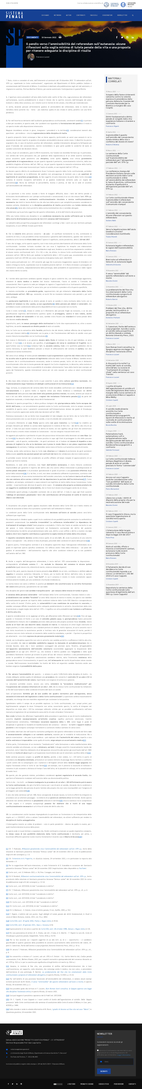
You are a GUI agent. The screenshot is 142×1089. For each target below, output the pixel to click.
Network (57, 15)
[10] (20, 343)
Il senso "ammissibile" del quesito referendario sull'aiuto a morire (120, 275)
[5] (17, 208)
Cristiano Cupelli (112, 400)
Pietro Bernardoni (112, 489)
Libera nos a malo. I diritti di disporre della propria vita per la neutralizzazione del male (120, 500)
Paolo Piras (110, 537)
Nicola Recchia (111, 425)
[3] (91, 177)
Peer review (118, 1084)
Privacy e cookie (87, 1084)
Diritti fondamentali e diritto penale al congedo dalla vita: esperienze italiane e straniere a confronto (120, 119)
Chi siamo (45, 15)
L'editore (71, 1084)
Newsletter (122, 15)
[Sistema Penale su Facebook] (8, 1084)
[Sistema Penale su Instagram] (21, 1084)
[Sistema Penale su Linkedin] (17, 1084)
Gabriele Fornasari (112, 450)
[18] (88, 541)
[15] (14, 438)
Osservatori (107, 15)
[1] (82, 120)
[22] (89, 753)
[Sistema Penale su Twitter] (12, 1084)
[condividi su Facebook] (117, 37)
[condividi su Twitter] (122, 37)
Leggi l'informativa (123, 1055)
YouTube (82, 868)
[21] (84, 740)
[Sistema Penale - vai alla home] (14, 15)
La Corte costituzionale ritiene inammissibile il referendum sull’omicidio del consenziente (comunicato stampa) (120, 200)
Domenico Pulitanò (113, 317)
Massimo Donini (111, 281)
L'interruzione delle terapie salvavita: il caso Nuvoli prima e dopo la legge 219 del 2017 (120, 532)
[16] (25, 473)
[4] (16, 183)
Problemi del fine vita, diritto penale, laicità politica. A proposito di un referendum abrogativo (119, 311)
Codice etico (104, 1084)
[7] (25, 311)
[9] (47, 336)
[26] (80, 837)
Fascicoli (94, 15)
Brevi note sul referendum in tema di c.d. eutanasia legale (119, 260)
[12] (72, 384)
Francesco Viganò (112, 126)
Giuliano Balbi (111, 220)
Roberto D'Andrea (112, 144)
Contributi (80, 15)
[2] (68, 130)
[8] (28, 333)
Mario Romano (111, 251)
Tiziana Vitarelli (111, 237)
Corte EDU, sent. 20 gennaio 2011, (29, 925)
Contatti (132, 1084)
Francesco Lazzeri (42, 57)
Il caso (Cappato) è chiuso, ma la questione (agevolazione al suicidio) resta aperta (121, 516)
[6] (54, 304)
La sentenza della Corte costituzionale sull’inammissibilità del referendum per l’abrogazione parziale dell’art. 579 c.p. (119, 157)
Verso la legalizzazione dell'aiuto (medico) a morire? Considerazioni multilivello (121, 231)
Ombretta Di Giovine (113, 265)
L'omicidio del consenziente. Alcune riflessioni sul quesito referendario (119, 215)
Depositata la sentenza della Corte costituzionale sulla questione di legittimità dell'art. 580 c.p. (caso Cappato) (120, 590)
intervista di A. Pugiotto (22, 858)
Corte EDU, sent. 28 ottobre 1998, (63, 929)
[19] (78, 616)
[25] (61, 800)
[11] (29, 346)
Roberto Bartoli (111, 299)
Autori (68, 15)
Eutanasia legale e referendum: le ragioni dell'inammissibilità (120, 246)
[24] (28, 791)
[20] (62, 636)
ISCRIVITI (103, 1071)
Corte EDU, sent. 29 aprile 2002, (30, 921)
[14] (76, 423)
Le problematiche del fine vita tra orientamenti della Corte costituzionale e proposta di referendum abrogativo (119, 292)
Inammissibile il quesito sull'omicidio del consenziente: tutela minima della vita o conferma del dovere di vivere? (120, 138)
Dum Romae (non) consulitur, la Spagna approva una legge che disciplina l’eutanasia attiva (120, 349)
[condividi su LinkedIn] (133, 37)
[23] (45, 765)
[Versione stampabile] (60, 37)
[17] (84, 479)
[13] (79, 396)
